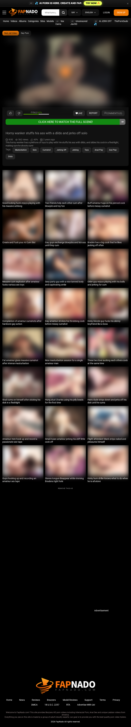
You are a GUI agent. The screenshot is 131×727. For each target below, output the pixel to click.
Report (93, 113)
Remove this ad (65, 488)
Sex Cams (59, 22)
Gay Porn (25, 33)
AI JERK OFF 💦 (103, 22)
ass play (113, 150)
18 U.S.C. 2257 (52, 704)
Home (6, 21)
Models (50, 21)
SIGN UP (121, 12)
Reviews (36, 700)
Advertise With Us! (86, 704)
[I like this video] (10, 113)
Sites (42, 21)
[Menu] (4, 12)
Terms (103, 700)
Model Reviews (70, 700)
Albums (22, 21)
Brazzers (51, 700)
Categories (33, 21)
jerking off (61, 150)
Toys (87, 150)
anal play (99, 150)
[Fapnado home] (65, 693)
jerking (75, 150)
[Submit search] (63, 12)
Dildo (10, 156)
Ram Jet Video (10, 33)
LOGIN (106, 12)
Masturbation (21, 150)
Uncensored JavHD (78, 22)
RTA (68, 704)
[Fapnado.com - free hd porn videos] (23, 12)
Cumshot (47, 150)
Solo (35, 150)
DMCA (34, 704)
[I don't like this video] (19, 113)
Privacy (116, 700)
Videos (14, 21)
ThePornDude (121, 21)
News (22, 700)
